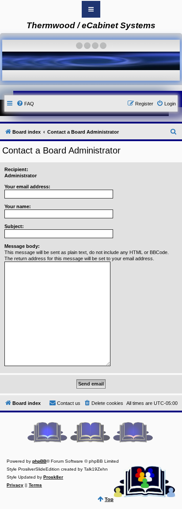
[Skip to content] (91, 9)
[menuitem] (25, 103)
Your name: (17, 206)
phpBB (39, 461)
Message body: (22, 246)
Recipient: (16, 169)
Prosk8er (53, 477)
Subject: (14, 226)
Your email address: (27, 186)
